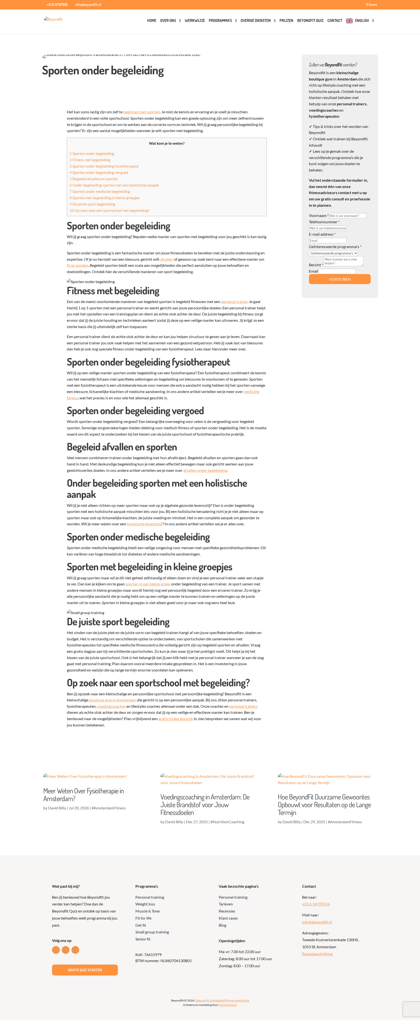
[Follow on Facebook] (66, 950)
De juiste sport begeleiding (92, 204)
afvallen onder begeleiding (205, 470)
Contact (334, 20)
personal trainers (243, 706)
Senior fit (142, 939)
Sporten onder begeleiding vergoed (99, 172)
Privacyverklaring (238, 1000)
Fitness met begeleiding (90, 160)
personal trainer (234, 301)
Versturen (340, 279)
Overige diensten (256, 20)
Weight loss (145, 904)
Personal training (149, 897)
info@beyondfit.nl (317, 922)
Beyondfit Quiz (310, 20)
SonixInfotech (228, 1005)
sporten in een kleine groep (147, 584)
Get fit (140, 925)
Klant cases (228, 918)
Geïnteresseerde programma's (335, 246)
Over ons (168, 20)
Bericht (316, 264)
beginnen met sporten (141, 111)
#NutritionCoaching (227, 821)
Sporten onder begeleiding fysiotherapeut (104, 166)
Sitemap (201, 1000)
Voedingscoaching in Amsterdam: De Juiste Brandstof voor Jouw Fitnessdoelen (204, 804)
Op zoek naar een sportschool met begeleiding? (109, 210)
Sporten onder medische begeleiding (100, 191)
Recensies (227, 911)
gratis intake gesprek (175, 718)
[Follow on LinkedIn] (56, 950)
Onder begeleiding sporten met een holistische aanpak (114, 185)
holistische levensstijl (144, 523)
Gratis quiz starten (85, 970)
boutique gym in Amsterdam (112, 700)
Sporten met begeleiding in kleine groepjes (105, 198)
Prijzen (286, 20)
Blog (222, 925)
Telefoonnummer (324, 221)
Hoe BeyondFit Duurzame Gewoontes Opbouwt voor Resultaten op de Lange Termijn (324, 804)
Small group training (152, 932)
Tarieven (226, 904)
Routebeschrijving (317, 953)
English (362, 20)
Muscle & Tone (147, 911)
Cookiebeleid (216, 1000)
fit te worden (77, 265)
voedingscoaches (111, 706)
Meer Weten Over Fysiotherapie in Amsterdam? (83, 794)
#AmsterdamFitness (109, 807)
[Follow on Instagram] (75, 950)
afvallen (166, 259)
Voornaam (319, 215)
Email (313, 271)
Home (151, 20)
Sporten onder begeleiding (92, 153)
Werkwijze (195, 20)
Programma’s (220, 20)
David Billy (57, 807)
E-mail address (322, 234)
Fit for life (143, 918)
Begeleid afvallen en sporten (94, 179)
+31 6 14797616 (316, 904)
